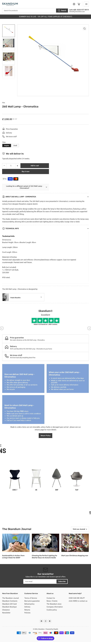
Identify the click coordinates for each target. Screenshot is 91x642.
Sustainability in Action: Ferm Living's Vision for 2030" (13, 557)
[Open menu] (86, 4)
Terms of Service (30, 598)
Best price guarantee (32, 601)
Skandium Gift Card (9, 604)
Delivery (27, 607)
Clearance (6, 610)
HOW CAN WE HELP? (77, 598)
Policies (27, 613)
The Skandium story (54, 604)
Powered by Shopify (52, 629)
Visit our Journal (79, 529)
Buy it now (25, 172)
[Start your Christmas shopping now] (75, 543)
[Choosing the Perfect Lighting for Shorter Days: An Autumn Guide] (45, 543)
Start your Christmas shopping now (74, 556)
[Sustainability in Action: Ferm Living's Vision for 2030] (16, 543)
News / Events (52, 601)
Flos (3, 102)
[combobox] (35, 10)
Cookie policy (52, 610)
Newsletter (6, 613)
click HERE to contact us (78, 601)
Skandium (41, 629)
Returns (27, 610)
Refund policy (29, 604)
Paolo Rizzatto (15, 297)
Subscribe (62, 581)
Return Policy (45, 436)
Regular (6, 145)
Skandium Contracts (9, 601)
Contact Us (51, 598)
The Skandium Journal (10, 598)
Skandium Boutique (9, 607)
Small (15, 145)
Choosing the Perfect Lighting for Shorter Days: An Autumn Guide (44, 557)
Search (63, 11)
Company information (55, 607)
